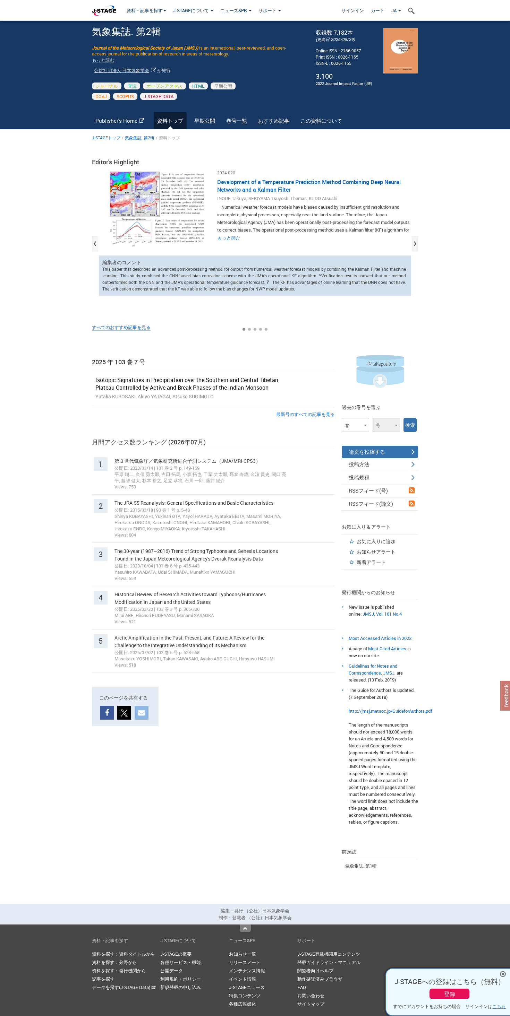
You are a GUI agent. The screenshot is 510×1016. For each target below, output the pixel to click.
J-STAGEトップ (106, 137)
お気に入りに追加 (376, 541)
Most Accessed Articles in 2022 (380, 638)
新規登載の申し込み (180, 987)
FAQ (301, 987)
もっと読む (103, 60)
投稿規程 (359, 477)
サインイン (352, 10)
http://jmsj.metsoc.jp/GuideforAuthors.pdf (390, 711)
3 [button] (255, 329)
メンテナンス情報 (247, 970)
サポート (268, 10)
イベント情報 (242, 979)
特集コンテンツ (245, 995)
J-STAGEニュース (247, 987)
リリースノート (245, 962)
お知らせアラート (376, 551)
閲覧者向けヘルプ (315, 970)
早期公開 (204, 120)
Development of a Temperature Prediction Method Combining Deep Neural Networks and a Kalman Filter (309, 185)
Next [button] (415, 243)
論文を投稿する (367, 451)
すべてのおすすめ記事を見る (121, 327)
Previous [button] (95, 243)
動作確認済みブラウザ (319, 979)
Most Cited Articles (387, 648)
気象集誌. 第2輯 (139, 137)
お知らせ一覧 (242, 954)
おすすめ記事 (273, 120)
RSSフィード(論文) (371, 503)
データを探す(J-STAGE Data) (121, 987)
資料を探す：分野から (114, 962)
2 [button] (249, 329)
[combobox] (355, 425)
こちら (499, 1006)
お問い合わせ (310, 995)
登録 (449, 994)
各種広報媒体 (242, 1004)
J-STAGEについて (191, 10)
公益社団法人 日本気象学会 (121, 70)
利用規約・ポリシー (180, 979)
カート (377, 10)
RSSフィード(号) (368, 490)
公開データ (171, 970)
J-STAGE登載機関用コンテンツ (328, 954)
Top (245, 928)
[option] (255, 233)
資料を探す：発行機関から (119, 970)
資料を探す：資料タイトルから (123, 954)
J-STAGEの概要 (176, 954)
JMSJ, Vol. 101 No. (381, 614)
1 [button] (244, 329)
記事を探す (103, 979)
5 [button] (266, 329)
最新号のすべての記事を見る (305, 414)
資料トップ (170, 120)
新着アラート (371, 562)
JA (394, 10)
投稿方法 (359, 464)
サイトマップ (310, 1004)
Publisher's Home (116, 120)
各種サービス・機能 (180, 962)
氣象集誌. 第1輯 (361, 866)
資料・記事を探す (145, 10)
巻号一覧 (236, 120)
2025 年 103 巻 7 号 (118, 362)
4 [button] (260, 329)
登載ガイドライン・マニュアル (328, 962)
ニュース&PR (234, 10)
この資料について (321, 120)
